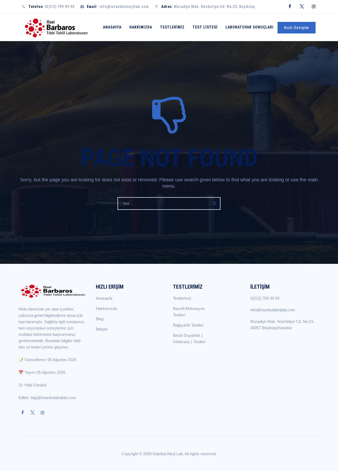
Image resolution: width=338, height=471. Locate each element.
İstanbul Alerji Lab (168, 453)
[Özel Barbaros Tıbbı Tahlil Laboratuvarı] (56, 27)
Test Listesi (205, 27)
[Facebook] (290, 6)
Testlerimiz (172, 27)
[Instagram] (314, 6)
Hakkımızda (140, 27)
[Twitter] (302, 6)
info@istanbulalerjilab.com (124, 6)
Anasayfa (112, 27)
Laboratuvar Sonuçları (250, 27)
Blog (100, 319)
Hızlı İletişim (296, 27)
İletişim (102, 329)
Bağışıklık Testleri (188, 325)
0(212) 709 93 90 (59, 6)
